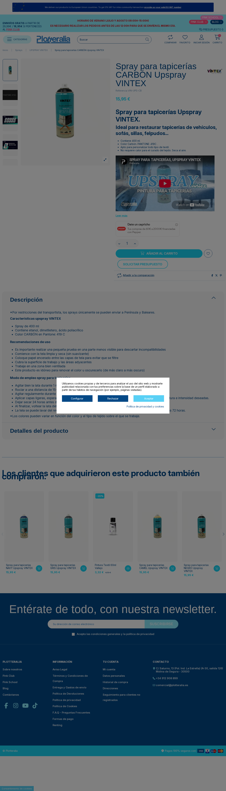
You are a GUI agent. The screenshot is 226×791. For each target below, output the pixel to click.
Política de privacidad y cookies (145, 406)
